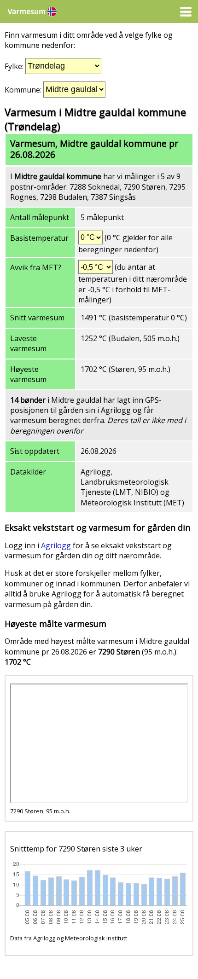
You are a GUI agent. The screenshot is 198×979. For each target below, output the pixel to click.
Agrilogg (56, 545)
